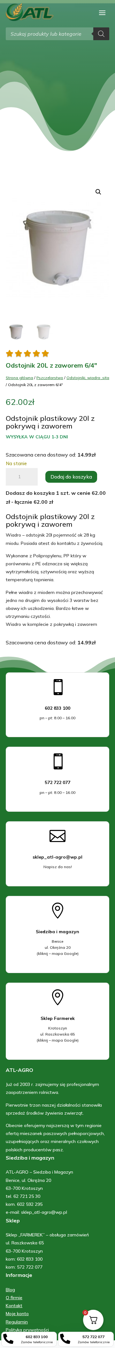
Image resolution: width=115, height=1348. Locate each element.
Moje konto (17, 1313)
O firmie (14, 1297)
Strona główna (19, 377)
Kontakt (14, 1305)
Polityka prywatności (27, 1330)
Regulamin (17, 1322)
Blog (10, 1290)
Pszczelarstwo (49, 377)
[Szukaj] (101, 33)
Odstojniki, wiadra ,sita (87, 377)
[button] (98, 192)
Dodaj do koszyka (71, 476)
